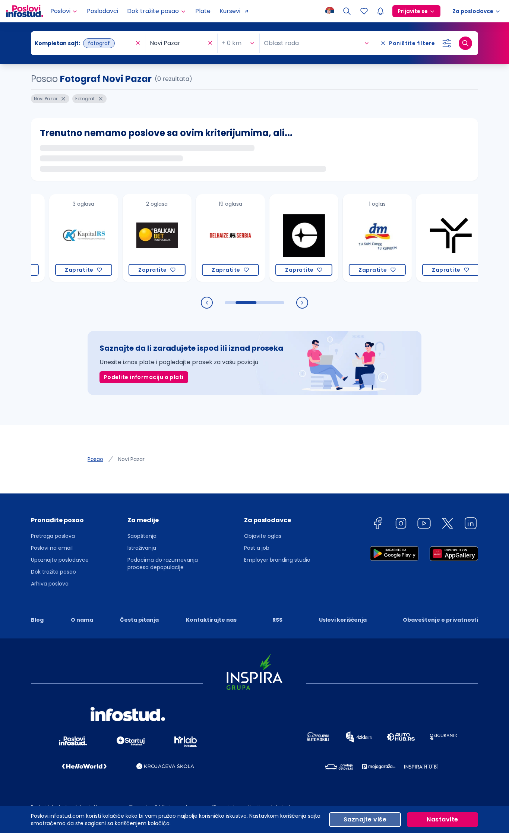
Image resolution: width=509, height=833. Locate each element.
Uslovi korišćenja (343, 620)
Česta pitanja (139, 620)
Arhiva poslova (50, 583)
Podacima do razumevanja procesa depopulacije (162, 563)
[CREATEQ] (290, 238)
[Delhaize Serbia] (216, 238)
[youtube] (424, 524)
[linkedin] (470, 524)
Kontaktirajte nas (211, 620)
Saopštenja (142, 536)
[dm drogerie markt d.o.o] (363, 238)
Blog (37, 620)
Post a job (256, 548)
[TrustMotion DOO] (436, 238)
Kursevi (229, 11)
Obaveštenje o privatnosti (440, 620)
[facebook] (377, 524)
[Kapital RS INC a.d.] (69, 238)
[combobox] (84, 43)
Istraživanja (141, 548)
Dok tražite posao (53, 571)
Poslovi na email (52, 548)
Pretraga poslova (53, 536)
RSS (277, 620)
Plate (203, 11)
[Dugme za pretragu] (465, 43)
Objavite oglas (262, 536)
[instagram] (400, 524)
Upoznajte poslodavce (60, 560)
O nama (82, 620)
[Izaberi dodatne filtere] (447, 43)
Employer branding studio (277, 560)
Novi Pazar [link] (131, 459)
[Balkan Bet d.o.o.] (143, 238)
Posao (95, 459)
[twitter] (447, 524)
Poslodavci (102, 11)
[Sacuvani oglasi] (364, 11)
